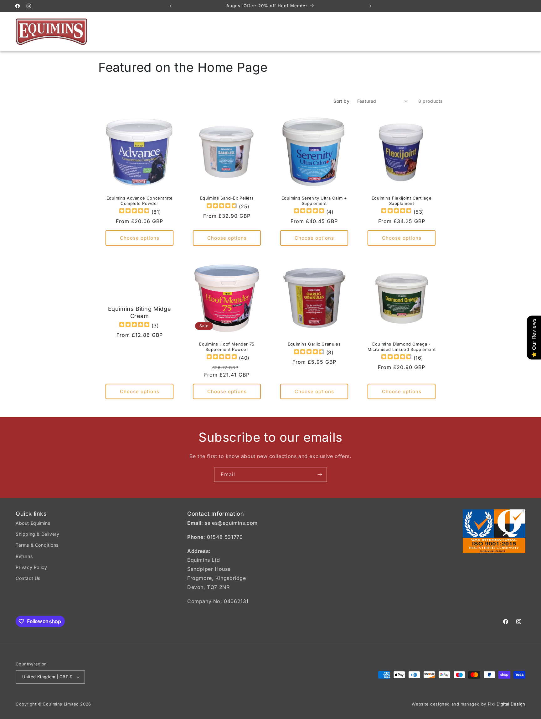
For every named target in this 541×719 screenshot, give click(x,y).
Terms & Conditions (37, 545)
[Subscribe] (320, 474)
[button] (492, 32)
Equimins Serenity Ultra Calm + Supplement (314, 200)
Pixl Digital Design (506, 703)
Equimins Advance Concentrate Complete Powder (139, 200)
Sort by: (342, 101)
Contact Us (28, 578)
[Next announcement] (370, 6)
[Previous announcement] (171, 6)
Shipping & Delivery (37, 534)
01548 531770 (225, 537)
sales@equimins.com (231, 523)
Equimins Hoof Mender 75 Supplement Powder (227, 346)
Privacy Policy (31, 567)
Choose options (139, 238)
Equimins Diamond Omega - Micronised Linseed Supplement (401, 346)
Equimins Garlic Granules (314, 343)
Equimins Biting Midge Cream (139, 312)
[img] (134, 211)
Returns (24, 556)
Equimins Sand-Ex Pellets (227, 198)
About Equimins (33, 523)
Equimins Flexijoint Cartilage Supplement (401, 200)
